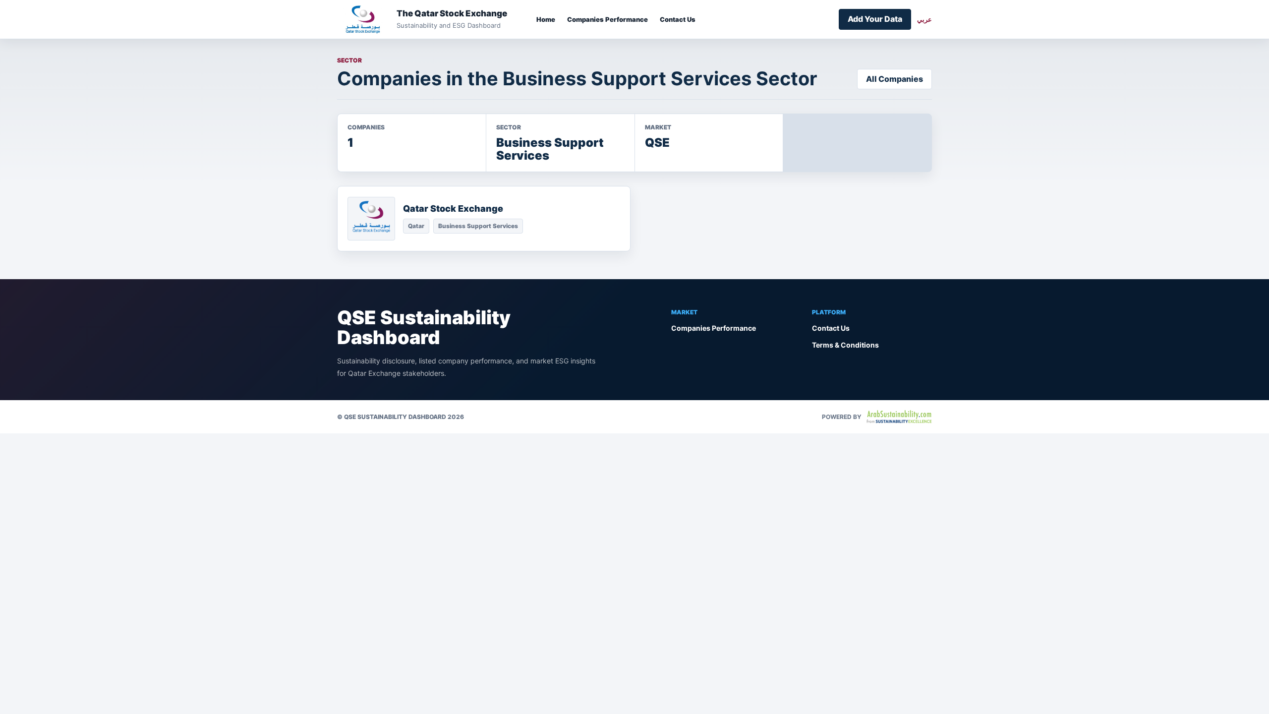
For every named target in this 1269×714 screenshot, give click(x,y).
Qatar (416, 226)
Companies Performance (607, 19)
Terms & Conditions (845, 345)
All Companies (894, 79)
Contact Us (677, 19)
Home (545, 19)
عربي (924, 19)
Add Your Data (875, 19)
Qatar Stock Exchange (453, 208)
